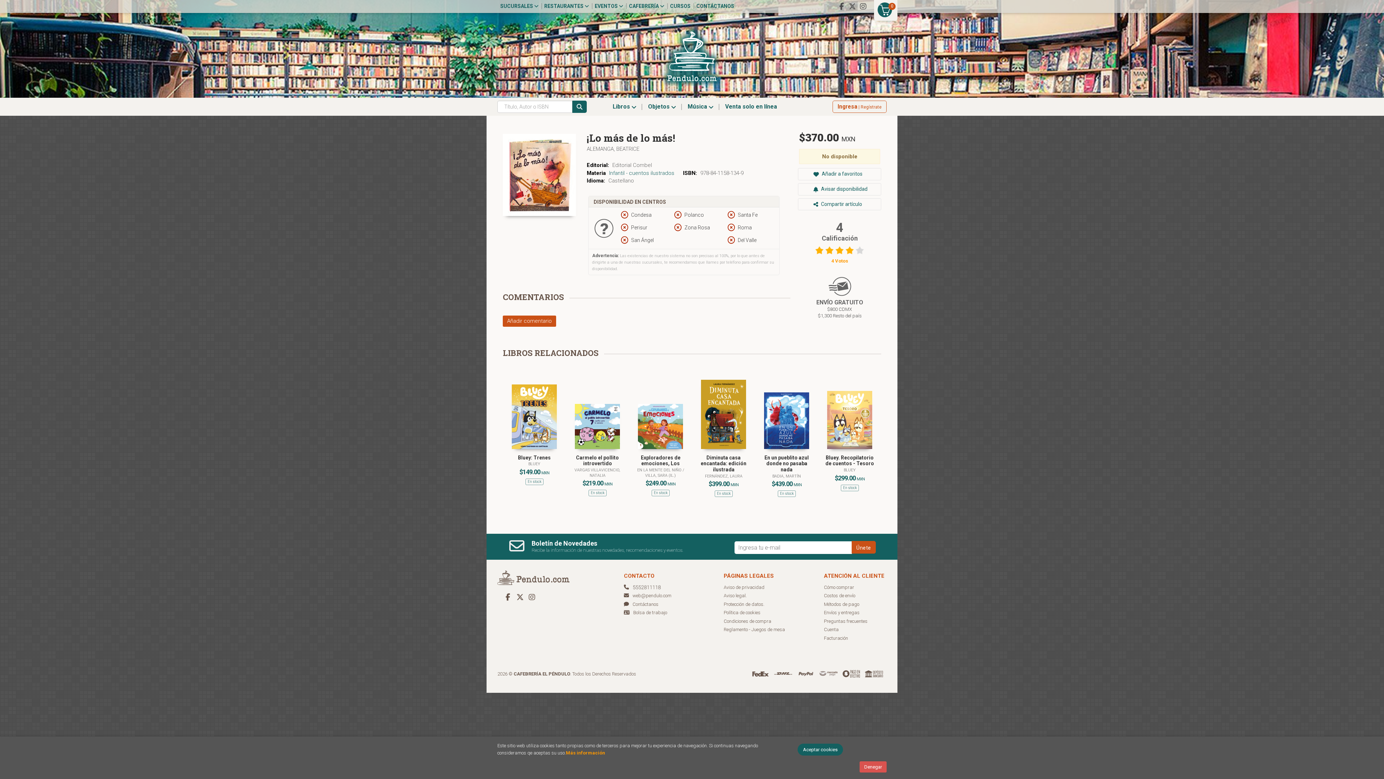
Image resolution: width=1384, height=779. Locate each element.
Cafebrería (644, 6)
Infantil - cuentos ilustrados (641, 173)
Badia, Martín (786, 476)
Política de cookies (742, 612)
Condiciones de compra (747, 621)
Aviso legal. (735, 595)
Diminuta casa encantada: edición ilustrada (723, 464)
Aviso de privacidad (744, 587)
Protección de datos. (744, 604)
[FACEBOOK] (841, 6)
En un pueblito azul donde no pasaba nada (786, 464)
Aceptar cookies (820, 749)
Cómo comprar (839, 587)
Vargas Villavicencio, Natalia (597, 472)
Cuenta (831, 629)
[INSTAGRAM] (863, 6)
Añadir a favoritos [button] (841, 174)
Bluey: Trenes (534, 458)
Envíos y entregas (842, 612)
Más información (585, 753)
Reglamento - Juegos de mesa (754, 629)
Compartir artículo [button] (841, 204)
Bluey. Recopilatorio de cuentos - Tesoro (849, 461)
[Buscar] (579, 107)
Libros (622, 106)
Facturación (836, 638)
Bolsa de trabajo (650, 612)
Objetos (659, 106)
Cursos (680, 6)
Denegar (873, 767)
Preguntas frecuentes (846, 621)
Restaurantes (564, 6)
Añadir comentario (529, 321)
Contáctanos (715, 6)
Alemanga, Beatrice (613, 149)
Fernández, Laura (723, 476)
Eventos (607, 6)
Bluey (534, 464)
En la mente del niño (660, 470)
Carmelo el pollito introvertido (597, 461)
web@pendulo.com (652, 595)
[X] (852, 6)
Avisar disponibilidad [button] (844, 189)
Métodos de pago (841, 604)
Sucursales (517, 6)
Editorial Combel (632, 165)
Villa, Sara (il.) (660, 475)
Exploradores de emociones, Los (660, 461)
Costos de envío (839, 595)
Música (698, 106)
